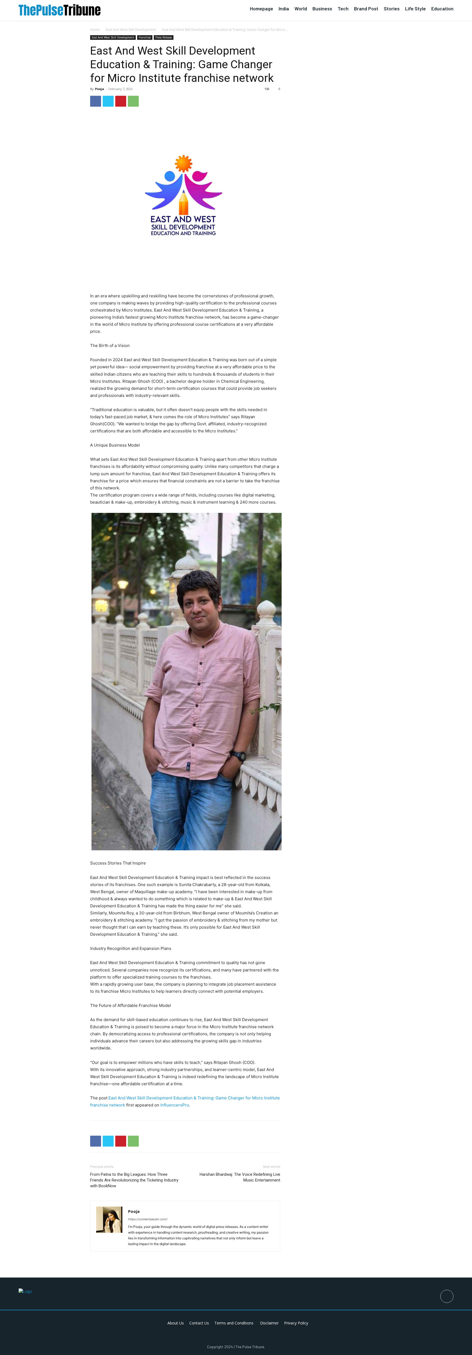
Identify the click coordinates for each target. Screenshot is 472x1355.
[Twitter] (108, 101)
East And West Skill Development (131, 29)
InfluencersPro (174, 1105)
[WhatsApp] (133, 101)
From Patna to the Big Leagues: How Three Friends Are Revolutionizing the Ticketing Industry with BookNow (134, 1180)
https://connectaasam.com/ (147, 1219)
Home (95, 29)
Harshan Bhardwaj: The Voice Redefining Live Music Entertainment (240, 1177)
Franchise (145, 37)
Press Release (163, 37)
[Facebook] (95, 101)
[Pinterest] (120, 101)
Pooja (99, 89)
